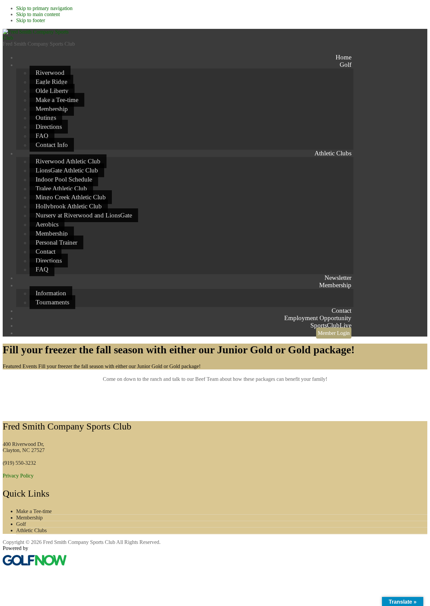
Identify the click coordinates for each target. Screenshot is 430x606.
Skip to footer (30, 20)
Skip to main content (38, 14)
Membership (29, 517)
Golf (21, 524)
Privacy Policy (18, 475)
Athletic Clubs (31, 530)
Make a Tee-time (34, 511)
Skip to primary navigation (44, 8)
